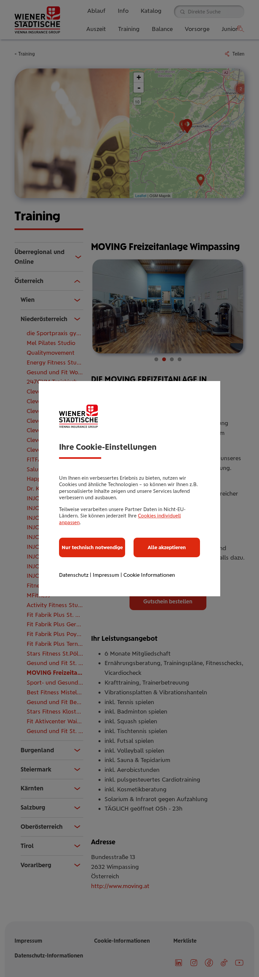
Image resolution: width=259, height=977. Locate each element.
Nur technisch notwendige (92, 547)
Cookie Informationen (149, 575)
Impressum (106, 575)
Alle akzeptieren (167, 547)
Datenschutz (73, 575)
